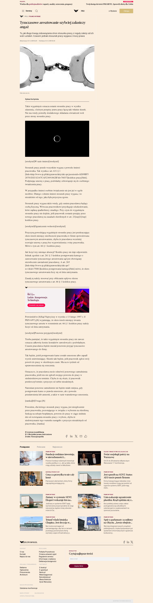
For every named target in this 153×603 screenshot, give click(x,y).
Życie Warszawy (45, 582)
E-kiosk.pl (42, 568)
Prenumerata (25, 572)
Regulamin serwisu (46, 557)
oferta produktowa (27, 596)
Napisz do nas (25, 557)
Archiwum (24, 575)
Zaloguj (126, 11)
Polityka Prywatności (47, 552)
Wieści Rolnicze (45, 579)
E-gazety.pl (43, 570)
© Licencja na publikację (34, 432)
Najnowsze (57, 447)
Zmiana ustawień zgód (47, 554)
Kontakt (23, 554)
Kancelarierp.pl (44, 577)
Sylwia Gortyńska (32, 99)
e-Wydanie (113, 11)
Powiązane (25, 447)
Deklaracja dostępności (47, 561)
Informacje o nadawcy (47, 559)
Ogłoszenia (24, 570)
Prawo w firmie (35, 16)
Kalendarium (39, 593)
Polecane (41, 447)
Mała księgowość (45, 575)
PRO (83, 11)
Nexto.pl (42, 572)
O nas (22, 552)
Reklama (23, 568)
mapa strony (24, 593)
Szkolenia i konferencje (28, 588)
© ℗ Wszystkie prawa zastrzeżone (38, 434)
